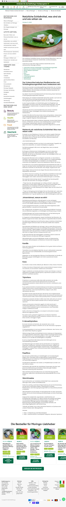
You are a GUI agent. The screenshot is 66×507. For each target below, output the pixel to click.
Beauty (10, 111)
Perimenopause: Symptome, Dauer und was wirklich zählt (11, 53)
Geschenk (11, 132)
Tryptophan (27, 74)
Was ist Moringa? (30, 10)
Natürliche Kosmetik (9, 96)
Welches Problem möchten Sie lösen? (14, 10)
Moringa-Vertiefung (9, 90)
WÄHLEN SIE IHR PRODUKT (33, 468)
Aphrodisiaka (7, 73)
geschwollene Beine (9, 79)
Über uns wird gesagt (43, 7)
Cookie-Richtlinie (32, 487)
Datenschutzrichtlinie (33, 485)
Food (9, 125)
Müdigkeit (6, 92)
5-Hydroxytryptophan (29, 76)
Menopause (7, 86)
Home (19, 482)
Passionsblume (27, 77)
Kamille (25, 71)
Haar (5, 82)
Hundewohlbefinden (9, 102)
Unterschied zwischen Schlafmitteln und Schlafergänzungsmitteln (40, 67)
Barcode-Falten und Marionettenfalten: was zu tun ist (11, 37)
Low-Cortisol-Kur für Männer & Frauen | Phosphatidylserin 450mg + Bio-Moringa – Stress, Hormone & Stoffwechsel (35, 448)
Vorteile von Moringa (43, 10)
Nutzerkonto (32, 484)
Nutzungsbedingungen (33, 488)
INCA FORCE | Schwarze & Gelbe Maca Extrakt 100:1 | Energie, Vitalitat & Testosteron (21, 446)
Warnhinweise (27, 79)
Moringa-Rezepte (8, 88)
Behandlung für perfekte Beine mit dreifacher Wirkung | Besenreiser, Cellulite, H (8, 446)
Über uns (19, 484)
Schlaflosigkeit (8, 98)
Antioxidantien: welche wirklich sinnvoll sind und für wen (11, 47)
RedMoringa (31, 6)
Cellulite (6, 75)
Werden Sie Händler (56, 10)
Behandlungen (45, 488)
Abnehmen (7, 69)
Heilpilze (45, 490)
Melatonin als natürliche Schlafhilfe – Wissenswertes (37, 69)
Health (10, 118)
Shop (38, 6)
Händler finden (19, 487)
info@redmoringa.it (7, 491)
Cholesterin (7, 77)
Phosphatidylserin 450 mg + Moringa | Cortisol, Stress (49, 445)
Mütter (5, 94)
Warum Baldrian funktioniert (31, 70)
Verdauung (7, 100)
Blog (35, 6)
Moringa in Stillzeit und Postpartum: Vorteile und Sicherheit (10, 60)
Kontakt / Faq (32, 482)
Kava (25, 73)
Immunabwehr (7, 84)
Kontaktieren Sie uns (53, 7)
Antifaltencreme (8, 71)
